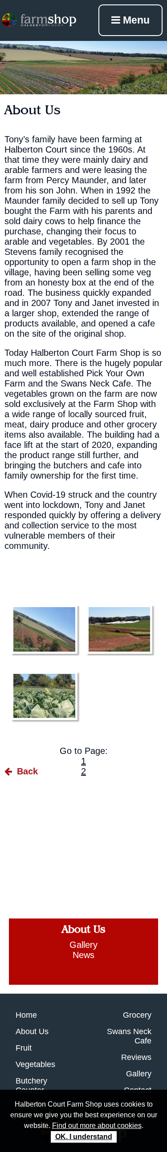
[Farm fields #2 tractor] (119, 629)
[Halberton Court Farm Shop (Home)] (39, 20)
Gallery (83, 945)
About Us (83, 929)
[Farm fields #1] (44, 696)
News (83, 955)
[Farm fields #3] (44, 629)
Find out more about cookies (97, 1125)
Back (26, 771)
